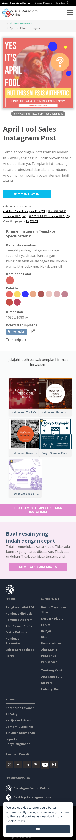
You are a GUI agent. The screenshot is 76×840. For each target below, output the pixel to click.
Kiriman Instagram (21, 23)
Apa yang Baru (51, 676)
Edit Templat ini (27, 194)
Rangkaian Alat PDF (20, 607)
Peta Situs (48, 656)
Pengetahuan (51, 643)
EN (27, 221)
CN (36, 221)
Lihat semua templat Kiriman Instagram (38, 510)
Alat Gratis (49, 650)
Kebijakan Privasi (18, 720)
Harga (10, 656)
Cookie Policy (15, 821)
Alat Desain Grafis (19, 626)
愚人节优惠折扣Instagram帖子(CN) (49, 216)
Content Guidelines (20, 727)
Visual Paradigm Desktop (50, 2)
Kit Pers (46, 683)
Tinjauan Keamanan (20, 733)
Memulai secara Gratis (38, 567)
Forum (45, 625)
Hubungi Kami (51, 689)
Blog (44, 637)
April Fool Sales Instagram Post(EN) (24, 211)
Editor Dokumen (17, 632)
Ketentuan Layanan (20, 708)
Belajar (46, 631)
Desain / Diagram (53, 618)
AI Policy (12, 714)
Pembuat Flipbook (19, 613)
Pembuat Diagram (19, 620)
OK (38, 829)
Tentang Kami (51, 670)
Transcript (14, 339)
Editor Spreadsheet (20, 650)
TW (32, 221)
